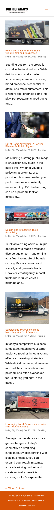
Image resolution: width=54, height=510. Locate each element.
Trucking (42, 56)
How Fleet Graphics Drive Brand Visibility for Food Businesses (22, 51)
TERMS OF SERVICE (27, 505)
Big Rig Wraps (15, 56)
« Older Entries (15, 488)
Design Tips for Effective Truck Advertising (21, 231)
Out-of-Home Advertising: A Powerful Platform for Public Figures (24, 145)
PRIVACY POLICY (38, 500)
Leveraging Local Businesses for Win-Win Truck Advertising (25, 425)
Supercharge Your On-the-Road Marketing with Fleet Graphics (22, 330)
